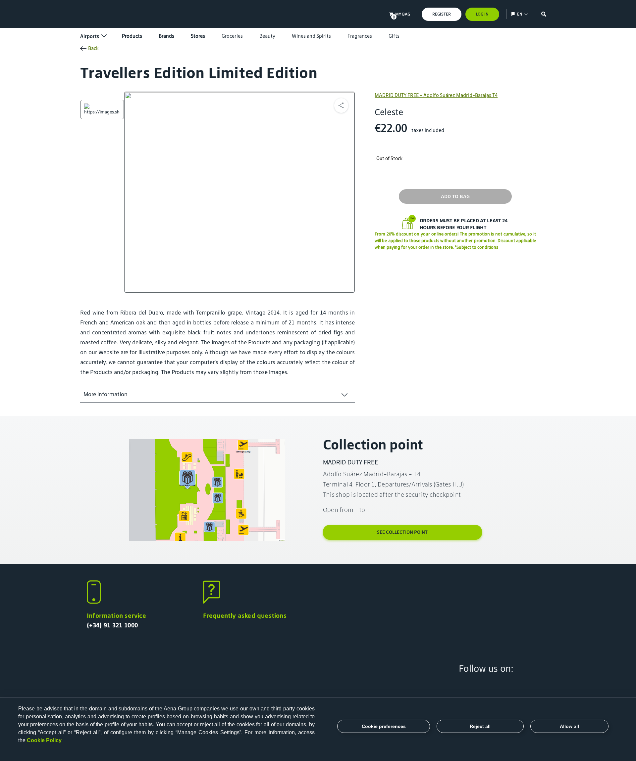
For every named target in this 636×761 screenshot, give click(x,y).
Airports (89, 36)
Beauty (267, 36)
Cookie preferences (384, 726)
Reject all (480, 726)
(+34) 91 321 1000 (112, 625)
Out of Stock (389, 158)
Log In (482, 14)
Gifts (394, 36)
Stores (198, 36)
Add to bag (455, 196)
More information (105, 394)
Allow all (569, 726)
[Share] (341, 105)
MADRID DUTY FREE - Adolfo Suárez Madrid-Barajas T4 (436, 95)
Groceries (232, 36)
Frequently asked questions (245, 615)
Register (441, 14)
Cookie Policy (44, 740)
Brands (166, 36)
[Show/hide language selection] (514, 14)
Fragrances (359, 36)
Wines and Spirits (311, 36)
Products (132, 36)
